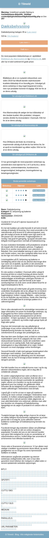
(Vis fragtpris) (12, 36)
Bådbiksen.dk (7, 59)
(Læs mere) (31, 32)
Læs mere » (24, 42)
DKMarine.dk (35, 59)
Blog (17, 535)
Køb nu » (24, 49)
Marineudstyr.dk (20, 59)
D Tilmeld (24, 3)
